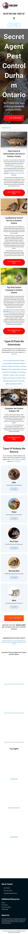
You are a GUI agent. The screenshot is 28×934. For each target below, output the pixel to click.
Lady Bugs (23, 366)
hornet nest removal (18, 173)
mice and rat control (14, 171)
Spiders (5, 378)
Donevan (12, 640)
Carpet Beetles (7, 363)
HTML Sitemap (5, 909)
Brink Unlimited (16, 932)
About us (3, 902)
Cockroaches (22, 372)
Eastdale (8, 640)
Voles (23, 378)
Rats (14, 381)
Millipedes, (5, 369)
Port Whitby (19, 642)
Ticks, (17, 375)
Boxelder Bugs (11, 360)
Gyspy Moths (16, 369)
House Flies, (6, 372)
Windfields (14, 642)
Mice (11, 381)
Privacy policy (5, 904)
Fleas (10, 369)
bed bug (22, 171)
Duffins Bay (8, 642)
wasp (9, 173)
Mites (7, 384)
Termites (11, 375)
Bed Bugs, (16, 366)
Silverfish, (6, 381)
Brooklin (4, 640)
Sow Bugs (22, 375)
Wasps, (22, 360)
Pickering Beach (18, 640)
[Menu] (14, 18)
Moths (20, 384)
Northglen (4, 642)
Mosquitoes (13, 384)
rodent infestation (16, 459)
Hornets (23, 369)
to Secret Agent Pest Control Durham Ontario (14, 684)
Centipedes (13, 372)
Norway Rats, (21, 381)
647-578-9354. (16, 461)
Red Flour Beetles (7, 366)
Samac (24, 640)
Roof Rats (18, 378)
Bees (18, 360)
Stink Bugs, (11, 378)
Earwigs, (6, 375)
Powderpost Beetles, (19, 363)
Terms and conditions (6, 907)
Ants (4, 360)
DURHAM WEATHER (6, 127)
